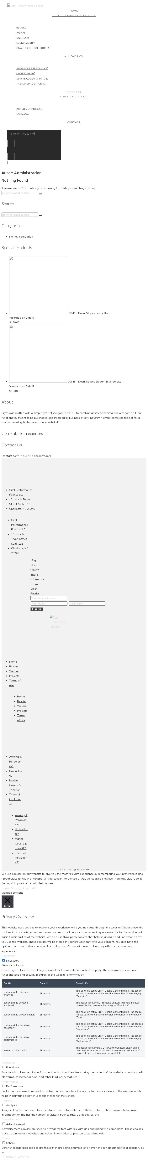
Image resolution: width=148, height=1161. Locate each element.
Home (13, 661)
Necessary (12, 960)
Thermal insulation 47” (15, 799)
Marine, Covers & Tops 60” (15, 785)
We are (14, 671)
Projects (14, 676)
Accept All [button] (29, 888)
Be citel (13, 666)
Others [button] (6, 1138)
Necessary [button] (8, 956)
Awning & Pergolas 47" (15, 761)
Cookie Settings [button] (12, 888)
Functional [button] (8, 1063)
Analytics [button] (7, 1100)
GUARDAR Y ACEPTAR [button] (16, 1157)
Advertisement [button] (11, 1119)
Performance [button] (10, 1081)
